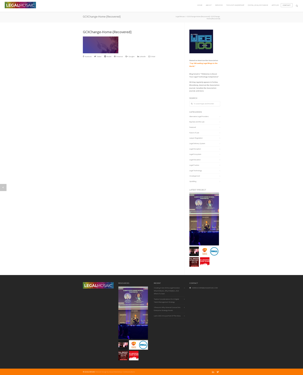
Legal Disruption (195, 149)
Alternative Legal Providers (199, 116)
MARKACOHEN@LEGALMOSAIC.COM (205, 288)
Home (199, 5)
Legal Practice (194, 165)
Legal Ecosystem (195, 154)
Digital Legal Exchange (258, 5)
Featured (192, 127)
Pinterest (119, 56)
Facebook (88, 56)
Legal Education (195, 160)
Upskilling (192, 181)
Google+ (131, 56)
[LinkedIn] (213, 372)
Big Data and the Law (196, 122)
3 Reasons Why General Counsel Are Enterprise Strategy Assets (167, 308)
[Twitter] (217, 372)
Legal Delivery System (197, 143)
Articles (275, 5)
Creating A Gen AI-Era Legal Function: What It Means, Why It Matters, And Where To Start (167, 291)
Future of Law (194, 133)
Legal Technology (195, 170)
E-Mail (153, 56)
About (209, 5)
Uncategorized (194, 176)
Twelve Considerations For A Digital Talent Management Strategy (166, 300)
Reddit (108, 56)
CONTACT (287, 5)
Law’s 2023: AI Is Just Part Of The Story (167, 316)
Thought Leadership (235, 5)
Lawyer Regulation (196, 138)
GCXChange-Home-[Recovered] (107, 32)
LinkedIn (142, 56)
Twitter (99, 56)
